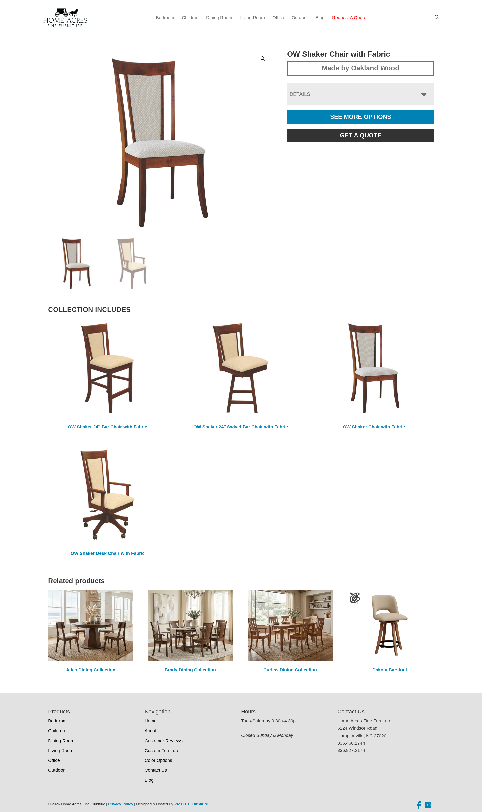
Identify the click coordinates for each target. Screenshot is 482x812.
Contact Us (156, 770)
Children (190, 17)
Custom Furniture (162, 750)
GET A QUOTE (360, 135)
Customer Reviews (164, 740)
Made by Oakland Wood (360, 68)
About (150, 730)
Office (278, 17)
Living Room (252, 17)
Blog (320, 17)
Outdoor (300, 17)
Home (151, 720)
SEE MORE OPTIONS (360, 116)
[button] (262, 58)
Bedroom (165, 17)
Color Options (158, 760)
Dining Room (219, 17)
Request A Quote (349, 17)
